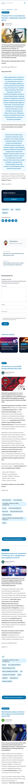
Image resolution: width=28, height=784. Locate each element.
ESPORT (4, 363)
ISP (21, 671)
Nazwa (3, 304)
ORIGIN (18, 209)
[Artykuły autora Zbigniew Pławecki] (2, 372)
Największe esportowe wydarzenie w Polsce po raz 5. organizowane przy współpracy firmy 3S (13, 555)
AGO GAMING (18, 500)
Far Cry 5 (19, 178)
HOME (2, 9)
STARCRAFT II (14, 678)
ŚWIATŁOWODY (7, 681)
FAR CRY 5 (5, 209)
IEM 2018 (5, 511)
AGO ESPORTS (6, 500)
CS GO (4, 508)
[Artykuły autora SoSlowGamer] (5, 242)
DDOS (4, 664)
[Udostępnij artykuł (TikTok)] (9, 220)
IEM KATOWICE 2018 (16, 511)
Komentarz (4, 286)
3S (3, 656)
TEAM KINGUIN (6, 514)
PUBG (19, 674)
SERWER (4, 678)
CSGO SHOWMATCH (15, 508)
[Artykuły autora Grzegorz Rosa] (2, 720)
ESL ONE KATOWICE (14, 664)
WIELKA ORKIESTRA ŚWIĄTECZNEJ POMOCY (12, 518)
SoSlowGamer (8, 23)
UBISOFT (5, 212)
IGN (12, 209)
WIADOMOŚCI (10, 9)
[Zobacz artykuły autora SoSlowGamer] (2, 24)
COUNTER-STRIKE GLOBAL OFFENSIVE (10, 504)
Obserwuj (14, 199)
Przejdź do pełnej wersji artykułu (13, 539)
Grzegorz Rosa (8, 719)
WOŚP (4, 523)
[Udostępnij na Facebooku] (2, 220)
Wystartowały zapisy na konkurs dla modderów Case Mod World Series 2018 (12, 714)
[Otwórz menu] (25, 3)
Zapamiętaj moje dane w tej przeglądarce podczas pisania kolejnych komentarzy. (14, 319)
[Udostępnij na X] (12, 220)
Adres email (4, 311)
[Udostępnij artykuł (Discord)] (16, 220)
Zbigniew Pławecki (9, 372)
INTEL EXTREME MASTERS (10, 671)
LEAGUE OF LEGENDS (8, 674)
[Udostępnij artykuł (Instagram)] (6, 220)
